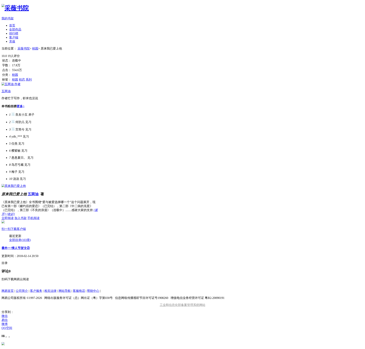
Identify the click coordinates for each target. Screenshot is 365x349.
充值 (12, 41)
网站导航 (65, 290)
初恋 (22, 79)
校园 (35, 48)
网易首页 (8, 290)
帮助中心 (93, 290)
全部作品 (15, 29)
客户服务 (36, 290)
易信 (5, 320)
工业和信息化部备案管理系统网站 (182, 305)
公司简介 (22, 290)
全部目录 (20, 240)
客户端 (13, 37)
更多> (21, 106)
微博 (5, 324)
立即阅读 (8, 218)
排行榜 (13, 33)
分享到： (8, 312)
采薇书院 (23, 48)
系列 (29, 79)
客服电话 (79, 290)
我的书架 (8, 18)
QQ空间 (7, 328)
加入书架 (20, 218)
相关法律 (50, 290)
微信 (5, 316)
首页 (12, 25)
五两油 (33, 194)
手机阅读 (21, 223)
